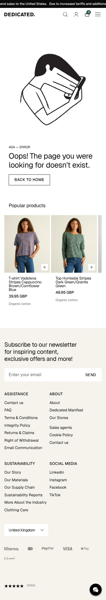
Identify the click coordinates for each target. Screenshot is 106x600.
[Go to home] (19, 14)
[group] (27, 260)
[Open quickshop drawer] (44, 267)
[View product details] (27, 289)
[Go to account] (76, 14)
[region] (53, 260)
